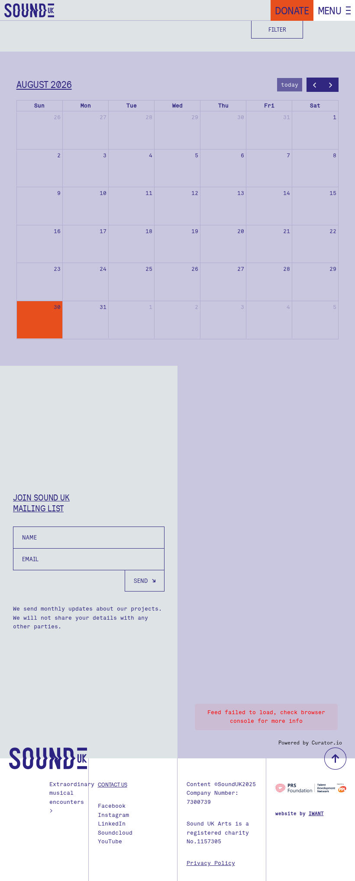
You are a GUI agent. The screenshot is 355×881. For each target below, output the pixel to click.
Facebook (112, 805)
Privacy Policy (211, 863)
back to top (335, 759)
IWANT (316, 813)
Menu (330, 10)
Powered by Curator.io (310, 743)
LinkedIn (112, 823)
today (289, 84)
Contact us (112, 784)
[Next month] (331, 85)
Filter (277, 29)
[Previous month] (315, 85)
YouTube (110, 841)
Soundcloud (115, 832)
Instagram (113, 815)
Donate (292, 10)
